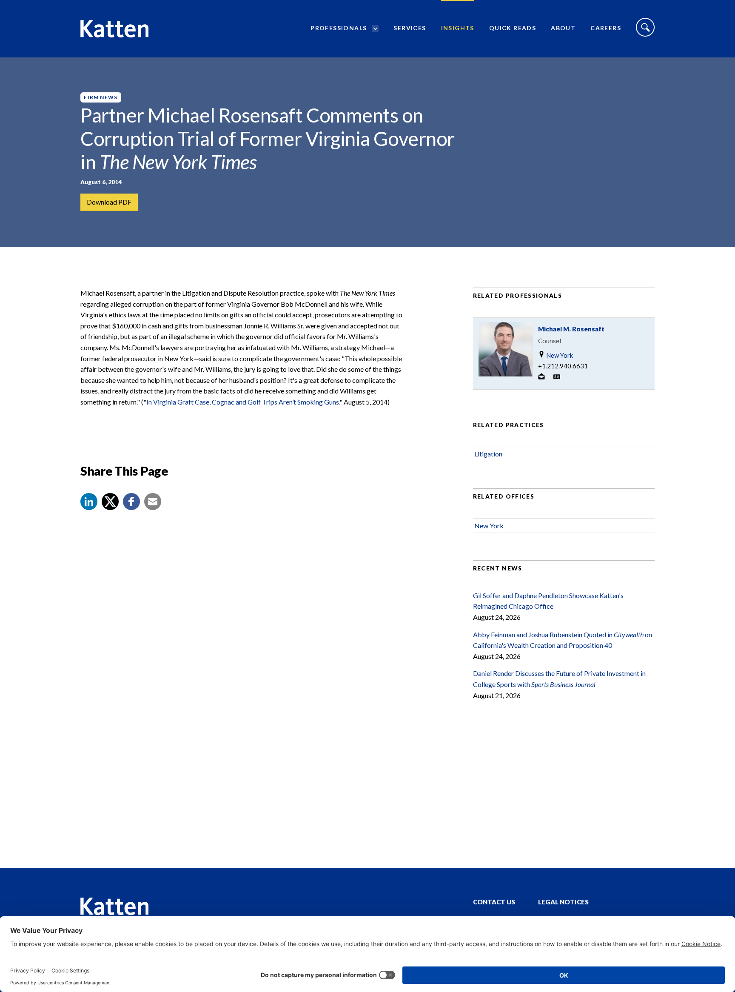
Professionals (339, 27)
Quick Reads (512, 27)
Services (409, 27)
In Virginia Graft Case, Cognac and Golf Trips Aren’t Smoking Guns (242, 402)
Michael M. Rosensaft (571, 329)
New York (559, 355)
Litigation (488, 454)
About (563, 27)
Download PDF (109, 202)
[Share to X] (110, 501)
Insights (457, 27)
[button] (88, 501)
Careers (605, 27)
